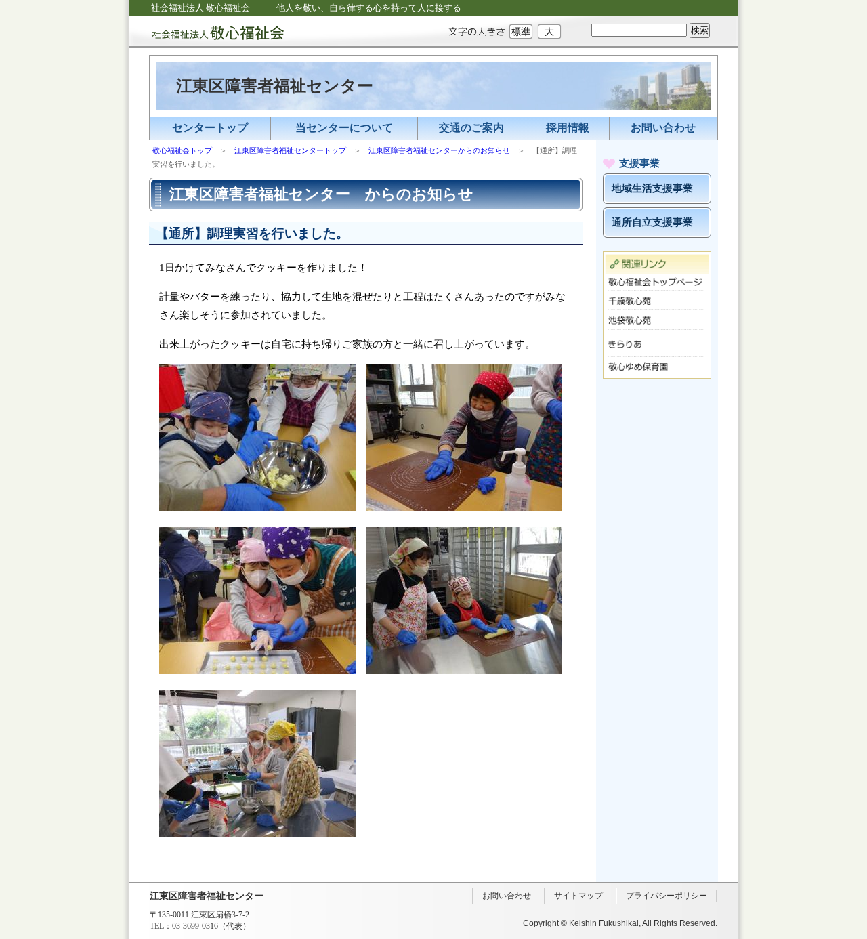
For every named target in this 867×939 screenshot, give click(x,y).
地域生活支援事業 (652, 188)
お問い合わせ (663, 127)
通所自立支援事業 (652, 222)
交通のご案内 (471, 127)
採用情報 (567, 127)
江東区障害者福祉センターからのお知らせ (439, 150)
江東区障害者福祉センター (274, 86)
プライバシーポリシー (666, 895)
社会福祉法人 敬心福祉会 (206, 32)
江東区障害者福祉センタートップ (290, 150)
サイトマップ (578, 895)
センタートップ (210, 127)
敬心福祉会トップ (182, 150)
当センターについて (344, 127)
